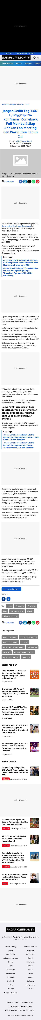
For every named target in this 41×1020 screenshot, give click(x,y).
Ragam (30, 977)
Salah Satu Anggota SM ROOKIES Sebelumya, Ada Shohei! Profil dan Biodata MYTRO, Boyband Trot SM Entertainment (13, 858)
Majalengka (10, 973)
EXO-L (29, 611)
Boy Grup (20, 606)
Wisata (30, 970)
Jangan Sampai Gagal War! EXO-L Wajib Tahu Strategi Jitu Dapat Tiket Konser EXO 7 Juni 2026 (15, 771)
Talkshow (30, 981)
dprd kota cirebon (10, 657)
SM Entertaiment (10, 616)
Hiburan (6, 779)
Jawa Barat (30, 950)
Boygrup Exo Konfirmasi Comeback (16, 226)
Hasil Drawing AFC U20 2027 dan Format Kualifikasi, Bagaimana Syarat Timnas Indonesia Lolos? (14, 674)
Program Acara (16, 104)
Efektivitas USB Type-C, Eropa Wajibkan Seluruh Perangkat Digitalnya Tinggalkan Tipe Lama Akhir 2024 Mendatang (20, 272)
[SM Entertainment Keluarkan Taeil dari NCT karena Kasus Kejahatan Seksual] (34, 878)
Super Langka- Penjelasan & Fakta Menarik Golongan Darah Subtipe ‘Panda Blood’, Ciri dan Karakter (21, 437)
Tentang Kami (26, 1006)
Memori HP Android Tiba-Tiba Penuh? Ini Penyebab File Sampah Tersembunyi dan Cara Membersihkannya (14, 710)
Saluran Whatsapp (26, 1010)
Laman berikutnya (10, 589)
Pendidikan (30, 954)
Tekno (30, 973)
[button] (19, 63)
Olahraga (10, 989)
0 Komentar (9, 182)
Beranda (5, 104)
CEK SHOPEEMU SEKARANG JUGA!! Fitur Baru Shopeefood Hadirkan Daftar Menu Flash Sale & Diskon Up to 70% (20, 262)
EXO (5, 611)
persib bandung (10, 637)
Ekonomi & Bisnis (30, 947)
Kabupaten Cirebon (10, 958)
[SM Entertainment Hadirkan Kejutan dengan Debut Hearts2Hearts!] (34, 839)
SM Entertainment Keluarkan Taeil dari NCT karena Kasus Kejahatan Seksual (14, 876)
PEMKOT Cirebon (10, 642)
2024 (9, 606)
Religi (11, 985)
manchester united (29, 637)
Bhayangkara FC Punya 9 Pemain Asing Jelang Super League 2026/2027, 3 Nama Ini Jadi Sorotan (15, 692)
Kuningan (10, 977)
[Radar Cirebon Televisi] (16, 57)
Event (27, 104)
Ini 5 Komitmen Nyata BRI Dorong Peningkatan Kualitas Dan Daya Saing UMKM (15, 821)
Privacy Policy (13, 1006)
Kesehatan (30, 962)
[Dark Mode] (34, 57)
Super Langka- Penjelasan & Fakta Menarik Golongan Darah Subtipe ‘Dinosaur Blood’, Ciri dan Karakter (18, 445)
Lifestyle (28, 63)
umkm (24, 642)
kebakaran (32, 647)
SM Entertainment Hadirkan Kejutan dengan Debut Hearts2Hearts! (14, 838)
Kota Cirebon (10, 954)
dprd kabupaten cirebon (13, 647)
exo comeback (17, 611)
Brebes (10, 962)
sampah (6, 652)
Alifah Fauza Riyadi (24, 141)
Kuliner (30, 966)
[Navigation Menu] (38, 57)
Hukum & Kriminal (10, 992)
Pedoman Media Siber (24, 1002)
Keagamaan (30, 985)
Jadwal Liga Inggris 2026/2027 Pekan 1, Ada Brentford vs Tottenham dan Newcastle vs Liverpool (15, 747)
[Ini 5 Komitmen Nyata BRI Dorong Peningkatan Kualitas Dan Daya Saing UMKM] (34, 823)
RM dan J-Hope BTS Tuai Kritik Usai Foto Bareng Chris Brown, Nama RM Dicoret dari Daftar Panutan (15, 729)
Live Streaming (7, 63)
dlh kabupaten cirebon (23, 652)
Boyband (31, 606)
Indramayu (11, 970)
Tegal (11, 966)
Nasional (6, 828)
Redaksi (10, 1002)
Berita (18, 63)
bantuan (26, 657)
